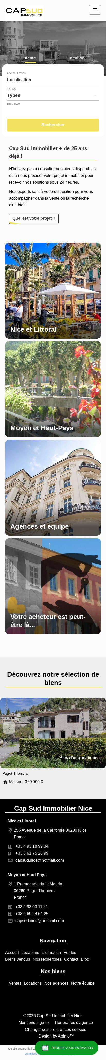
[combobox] (53, 80)
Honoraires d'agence (74, 1022)
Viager (30, 69)
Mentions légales (34, 1022)
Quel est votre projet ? (33, 218)
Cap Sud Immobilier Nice (53, 808)
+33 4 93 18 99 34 (31, 846)
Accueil (24, 13)
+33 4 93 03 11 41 (31, 906)
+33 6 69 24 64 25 (31, 913)
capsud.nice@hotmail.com (39, 860)
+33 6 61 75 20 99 (31, 853)
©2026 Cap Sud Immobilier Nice (53, 1016)
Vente (30, 58)
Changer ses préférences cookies (55, 1029)
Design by (56, 1036)
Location (76, 58)
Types (11, 89)
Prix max (13, 104)
